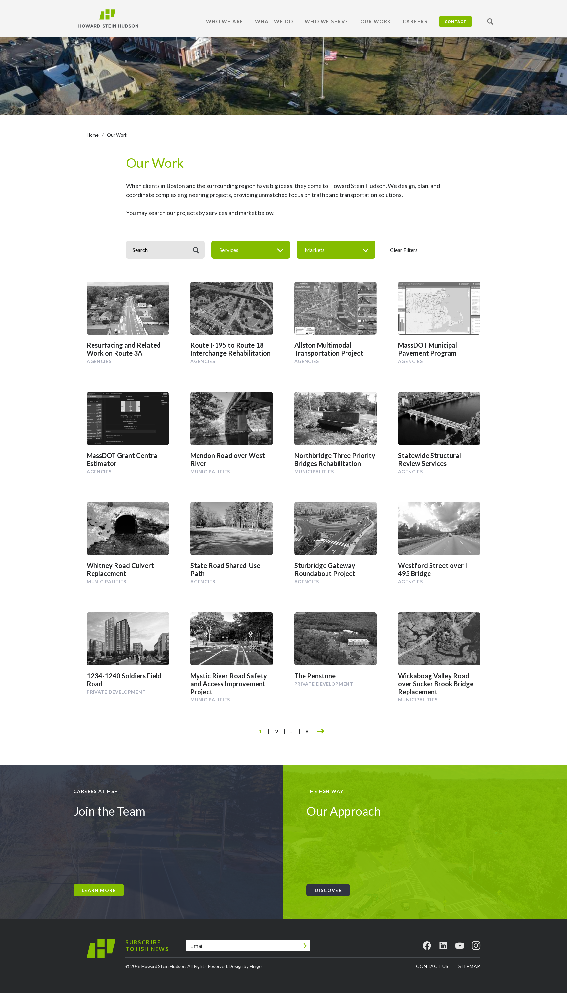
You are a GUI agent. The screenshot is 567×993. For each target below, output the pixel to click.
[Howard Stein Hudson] (108, 18)
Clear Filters (404, 250)
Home (93, 135)
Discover (328, 890)
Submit (304, 945)
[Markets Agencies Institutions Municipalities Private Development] (336, 250)
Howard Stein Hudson (101, 953)
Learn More (99, 890)
